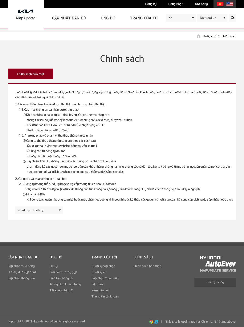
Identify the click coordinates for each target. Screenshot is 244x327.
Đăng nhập (175, 4)
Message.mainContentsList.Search (232, 18)
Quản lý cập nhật (103, 266)
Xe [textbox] (170, 17)
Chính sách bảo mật (30, 74)
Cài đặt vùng (215, 282)
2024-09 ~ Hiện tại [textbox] (31, 210)
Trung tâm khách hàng (65, 284)
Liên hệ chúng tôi (61, 278)
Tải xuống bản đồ (61, 290)
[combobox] (181, 18)
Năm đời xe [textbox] (208, 17)
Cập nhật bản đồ (69, 18)
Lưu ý (54, 266)
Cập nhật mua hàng (21, 266)
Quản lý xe (99, 272)
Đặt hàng (201, 4)
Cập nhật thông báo (21, 278)
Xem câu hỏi (100, 290)
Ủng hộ (108, 18)
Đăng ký (151, 4)
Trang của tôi (144, 18)
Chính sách (143, 257)
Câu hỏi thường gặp (63, 272)
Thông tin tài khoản (105, 296)
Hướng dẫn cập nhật (22, 272)
